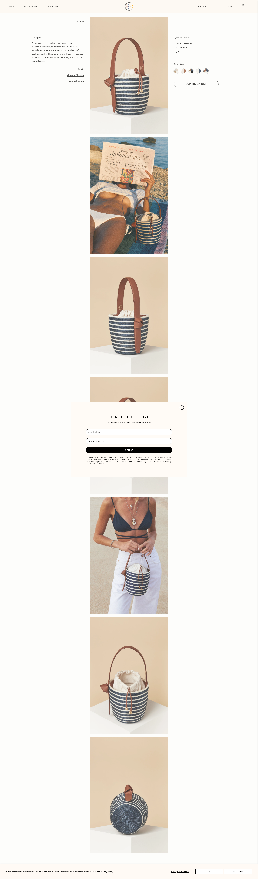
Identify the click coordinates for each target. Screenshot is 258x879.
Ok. (209, 871)
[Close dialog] (182, 407)
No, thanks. (238, 871)
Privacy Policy (107, 871)
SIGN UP (129, 450)
